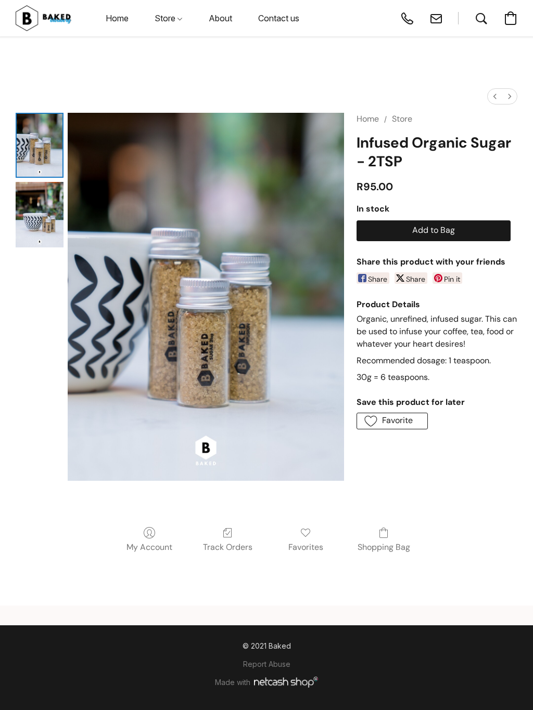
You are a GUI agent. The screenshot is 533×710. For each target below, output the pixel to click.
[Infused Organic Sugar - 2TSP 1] (40, 214)
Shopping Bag (384, 547)
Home (368, 118)
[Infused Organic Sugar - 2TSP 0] (40, 145)
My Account (149, 547)
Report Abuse (266, 664)
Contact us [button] (278, 18)
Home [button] (117, 18)
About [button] (220, 18)
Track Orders (227, 547)
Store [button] (166, 18)
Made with (232, 682)
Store (402, 118)
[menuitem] (495, 96)
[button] (44, 18)
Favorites (305, 547)
